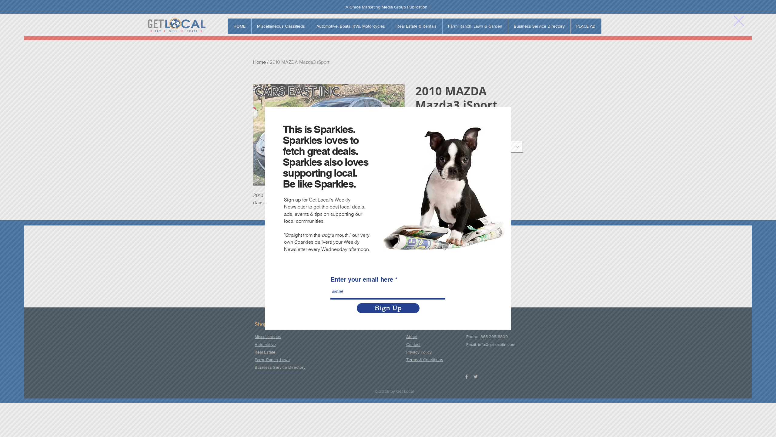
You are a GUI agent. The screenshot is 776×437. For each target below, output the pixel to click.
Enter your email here (362, 279)
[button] (739, 20)
